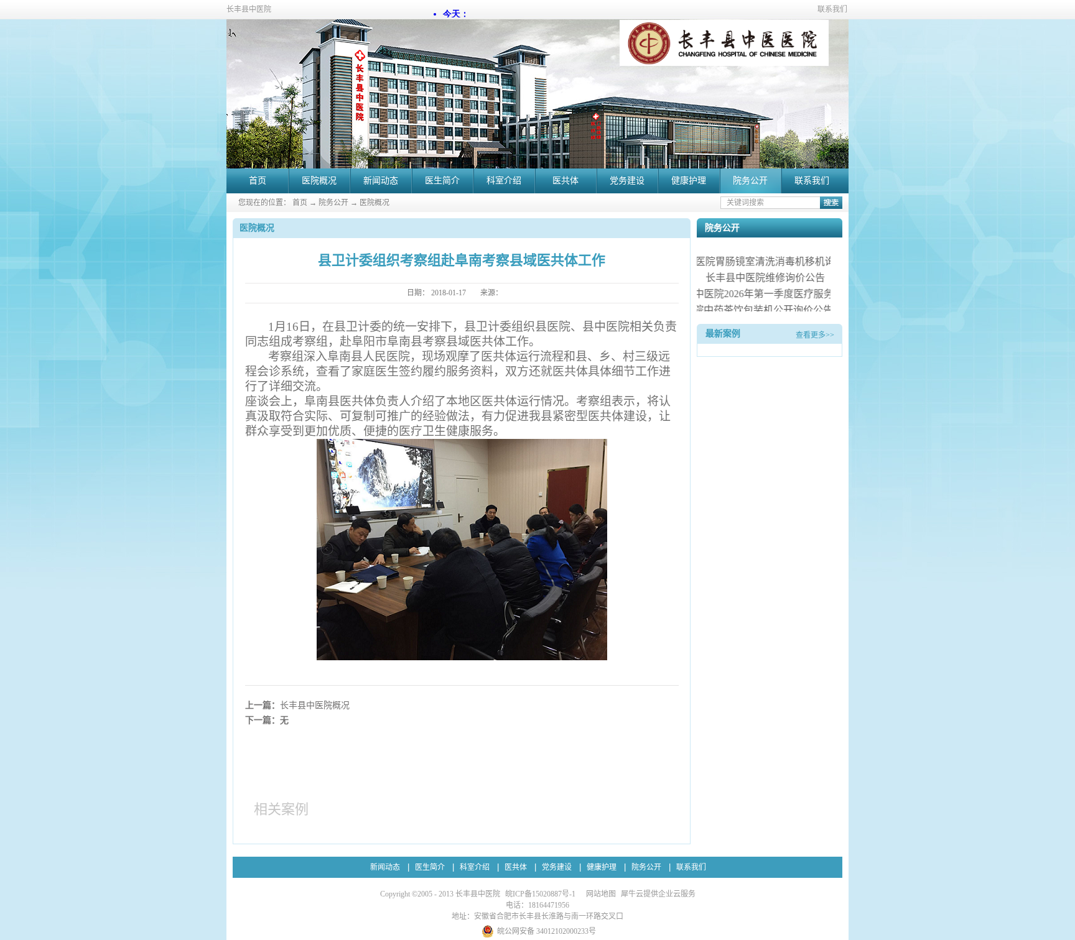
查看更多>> (815, 335)
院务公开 (333, 202)
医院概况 (374, 202)
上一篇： (297, 705)
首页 (257, 180)
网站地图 (599, 894)
